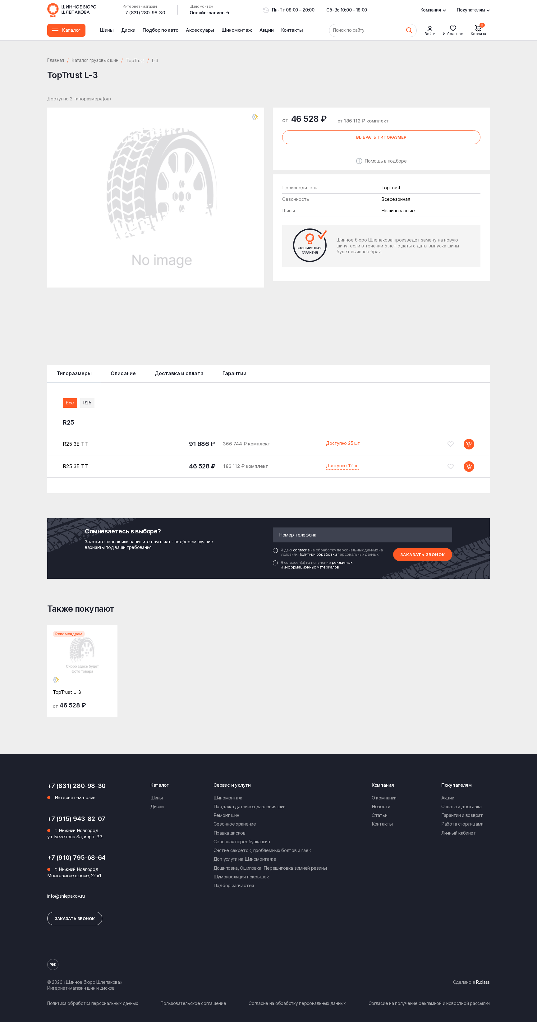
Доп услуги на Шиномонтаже (244, 859)
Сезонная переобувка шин (241, 842)
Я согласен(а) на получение (316, 564)
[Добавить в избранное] (450, 444)
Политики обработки (317, 554)
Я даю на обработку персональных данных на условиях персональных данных (332, 552)
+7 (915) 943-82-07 (76, 818)
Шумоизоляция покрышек (241, 877)
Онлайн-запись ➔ (210, 13)
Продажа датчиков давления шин (249, 806)
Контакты (292, 30)
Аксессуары (200, 30)
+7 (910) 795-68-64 (76, 857)
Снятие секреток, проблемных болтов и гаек (262, 850)
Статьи (379, 815)
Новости (381, 806)
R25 (87, 402)
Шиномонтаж (237, 33)
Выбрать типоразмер (381, 137)
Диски (128, 30)
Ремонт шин (226, 815)
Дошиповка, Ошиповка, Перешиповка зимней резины (270, 868)
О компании (384, 798)
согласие (302, 550)
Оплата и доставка (461, 806)
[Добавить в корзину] (469, 444)
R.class (483, 982)
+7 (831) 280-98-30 (143, 13)
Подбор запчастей (233, 885)
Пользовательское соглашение (193, 1003)
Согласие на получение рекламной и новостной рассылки (429, 1003)
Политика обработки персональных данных (92, 1003)
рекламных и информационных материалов (316, 564)
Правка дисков (229, 833)
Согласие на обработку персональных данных (297, 1003)
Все (70, 402)
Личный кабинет (458, 833)
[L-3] (82, 661)
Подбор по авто (160, 30)
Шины (107, 30)
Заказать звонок (422, 554)
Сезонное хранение (234, 824)
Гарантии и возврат (462, 815)
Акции (266, 30)
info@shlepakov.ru (66, 896)
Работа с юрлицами (462, 824)
